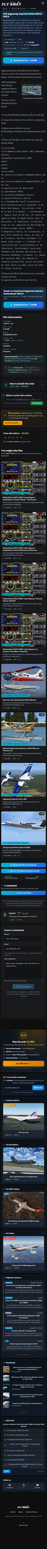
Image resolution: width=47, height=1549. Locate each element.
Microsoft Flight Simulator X (19, 8)
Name (7, 934)
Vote (7, 1471)
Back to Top (23, 1525)
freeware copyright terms (17, 370)
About (20, 1512)
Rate (20, 39)
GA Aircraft (33, 8)
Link (20, 920)
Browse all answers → (23, 1354)
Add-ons (5, 8)
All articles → (23, 1412)
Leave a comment (24, 893)
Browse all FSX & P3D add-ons (25, 865)
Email (6, 944)
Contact (13, 1512)
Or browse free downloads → (23, 1069)
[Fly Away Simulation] (20, 3)
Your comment (10, 959)
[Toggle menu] (43, 3)
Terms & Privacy (31, 1512)
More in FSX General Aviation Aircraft (24, 871)
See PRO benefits (11, 423)
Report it (14, 372)
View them (36, 403)
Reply (13, 920)
